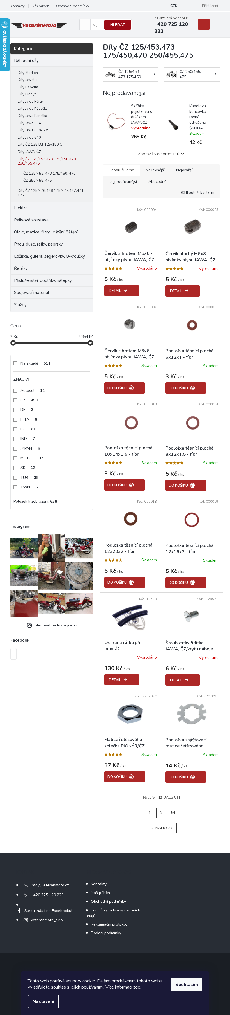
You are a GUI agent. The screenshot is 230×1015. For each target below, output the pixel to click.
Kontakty (17, 6)
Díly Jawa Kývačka (33, 108)
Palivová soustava (31, 220)
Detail (115, 290)
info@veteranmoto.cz (50, 885)
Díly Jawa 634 (29, 123)
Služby (20, 304)
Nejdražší (184, 170)
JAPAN (30, 448)
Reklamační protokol (109, 924)
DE (26, 409)
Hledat (117, 25)
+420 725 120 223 (47, 895)
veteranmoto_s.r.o (47, 920)
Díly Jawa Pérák (30, 101)
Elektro (21, 208)
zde (136, 987)
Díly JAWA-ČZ (29, 151)
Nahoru (163, 828)
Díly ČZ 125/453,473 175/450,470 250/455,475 (47, 161)
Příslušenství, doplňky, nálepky (43, 280)
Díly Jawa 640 (29, 137)
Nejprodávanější (123, 181)
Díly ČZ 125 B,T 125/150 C (40, 144)
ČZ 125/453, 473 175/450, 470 (49, 173)
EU (28, 429)
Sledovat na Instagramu (55, 625)
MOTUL (32, 458)
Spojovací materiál (31, 292)
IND (27, 438)
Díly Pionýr (27, 94)
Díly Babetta (28, 87)
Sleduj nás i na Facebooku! (48, 910)
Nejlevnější (155, 170)
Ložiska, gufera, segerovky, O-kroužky (49, 256)
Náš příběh (40, 6)
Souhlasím (186, 985)
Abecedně (157, 181)
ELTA (28, 419)
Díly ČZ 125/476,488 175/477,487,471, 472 (51, 193)
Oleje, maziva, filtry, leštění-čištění (46, 232)
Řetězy (20, 268)
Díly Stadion (28, 72)
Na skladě (35, 363)
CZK (173, 5)
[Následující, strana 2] (161, 813)
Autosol (32, 390)
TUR (29, 477)
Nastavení (43, 1001)
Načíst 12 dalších (161, 797)
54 (173, 812)
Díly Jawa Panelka (32, 115)
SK (27, 467)
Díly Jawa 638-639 (33, 130)
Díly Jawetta (28, 79)
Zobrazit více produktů (158, 154)
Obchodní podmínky (72, 6)
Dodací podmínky (106, 933)
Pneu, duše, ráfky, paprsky (38, 244)
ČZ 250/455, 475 (37, 180)
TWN (29, 487)
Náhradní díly (26, 60)
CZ (29, 400)
